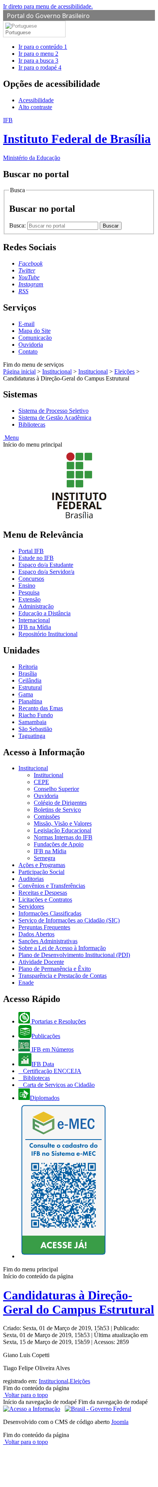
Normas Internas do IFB (63, 837)
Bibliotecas (31, 424)
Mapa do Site (34, 330)
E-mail (26, 324)
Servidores (31, 906)
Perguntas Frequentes (44, 927)
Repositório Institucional (47, 634)
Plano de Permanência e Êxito (54, 968)
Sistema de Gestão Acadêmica (54, 417)
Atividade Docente (41, 962)
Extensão (29, 599)
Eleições (124, 371)
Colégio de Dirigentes (60, 802)
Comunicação (35, 337)
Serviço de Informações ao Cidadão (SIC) (69, 920)
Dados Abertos (36, 934)
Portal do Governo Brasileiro (48, 16)
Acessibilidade (36, 100)
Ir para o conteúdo (42, 46)
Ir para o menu (38, 53)
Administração (36, 606)
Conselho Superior (56, 789)
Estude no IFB (36, 558)
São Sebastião (35, 729)
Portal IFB (31, 551)
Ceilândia (29, 680)
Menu (11, 437)
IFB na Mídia (34, 627)
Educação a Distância (44, 613)
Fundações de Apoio (59, 844)
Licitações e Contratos (45, 899)
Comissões (47, 816)
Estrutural (30, 687)
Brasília (27, 673)
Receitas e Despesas (42, 892)
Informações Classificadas (49, 913)
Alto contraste (35, 107)
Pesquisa (29, 592)
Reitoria (28, 666)
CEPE (41, 782)
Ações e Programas (41, 865)
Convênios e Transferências (51, 885)
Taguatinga (31, 736)
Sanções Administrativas (47, 941)
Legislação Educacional (62, 830)
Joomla (119, 1422)
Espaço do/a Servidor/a (46, 571)
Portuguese (18, 32)
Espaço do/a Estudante (45, 565)
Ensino (26, 585)
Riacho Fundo (35, 715)
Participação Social (41, 872)
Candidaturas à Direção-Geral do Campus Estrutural (78, 1302)
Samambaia (32, 722)
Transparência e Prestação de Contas (62, 975)
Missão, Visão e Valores (63, 823)
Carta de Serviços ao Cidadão (58, 1085)
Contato (28, 351)
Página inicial (19, 371)
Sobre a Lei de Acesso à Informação (62, 948)
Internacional (34, 620)
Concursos (31, 578)
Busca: (18, 225)
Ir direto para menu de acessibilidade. (48, 6)
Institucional (57, 371)
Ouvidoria (30, 344)
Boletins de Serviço (57, 809)
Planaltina (30, 701)
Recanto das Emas (40, 708)
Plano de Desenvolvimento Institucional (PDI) (74, 955)
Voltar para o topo (25, 1395)
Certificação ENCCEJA (51, 1071)
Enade (26, 982)
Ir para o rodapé (39, 67)
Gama (25, 694)
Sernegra (44, 858)
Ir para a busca (38, 60)
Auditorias (31, 879)
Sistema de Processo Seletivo (53, 410)
